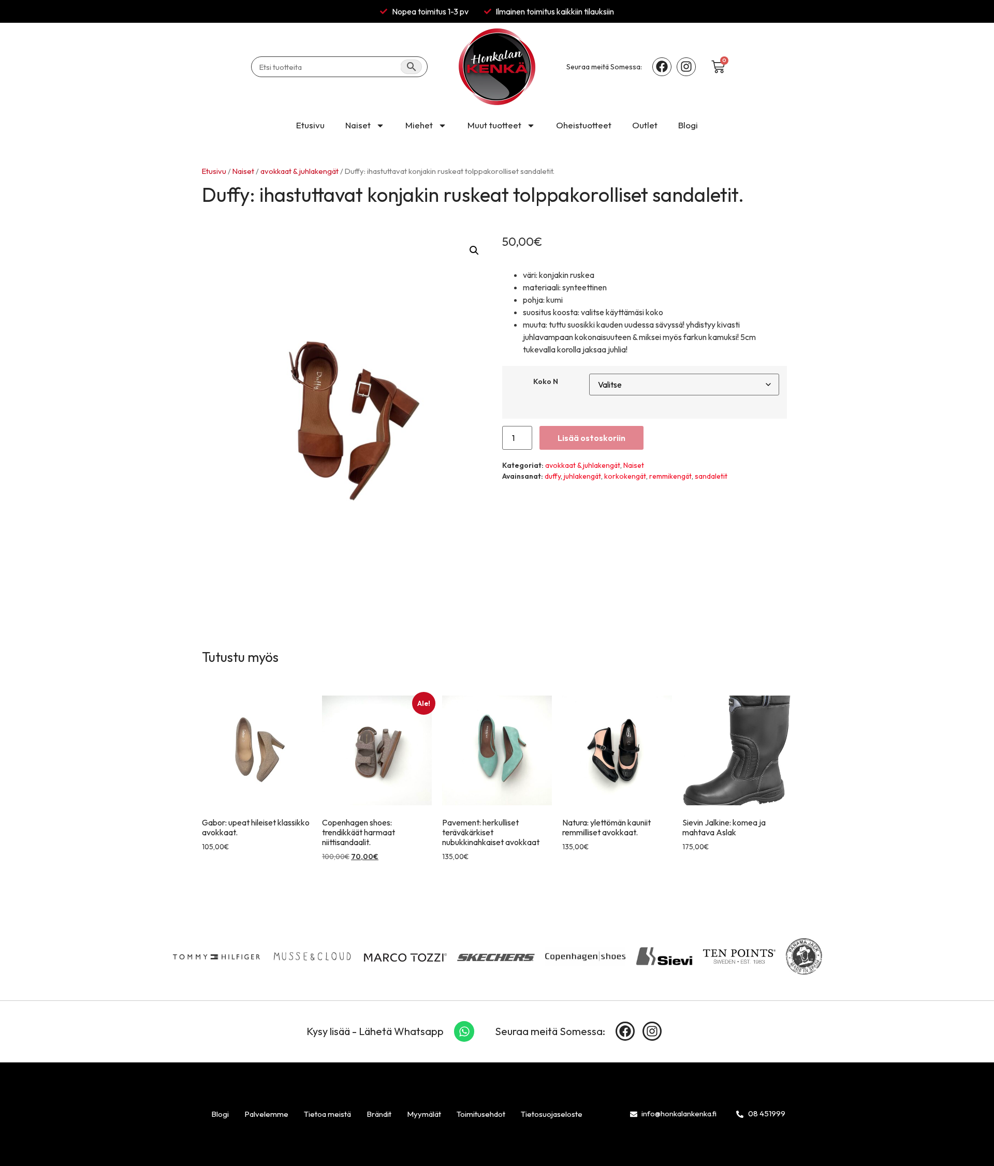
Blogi (688, 125)
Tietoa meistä (327, 1114)
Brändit (379, 1114)
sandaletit (711, 476)
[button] (474, 250)
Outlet (644, 125)
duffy (553, 476)
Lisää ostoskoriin (591, 438)
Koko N (545, 381)
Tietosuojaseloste (551, 1114)
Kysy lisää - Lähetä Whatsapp (375, 1031)
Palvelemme (266, 1114)
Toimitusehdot (481, 1114)
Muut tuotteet (494, 125)
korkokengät (625, 476)
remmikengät (670, 476)
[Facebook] (661, 67)
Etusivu (310, 125)
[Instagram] (686, 67)
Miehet (419, 125)
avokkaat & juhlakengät (299, 171)
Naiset (358, 125)
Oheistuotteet (583, 125)
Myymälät (424, 1114)
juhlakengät (582, 476)
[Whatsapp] (464, 1031)
